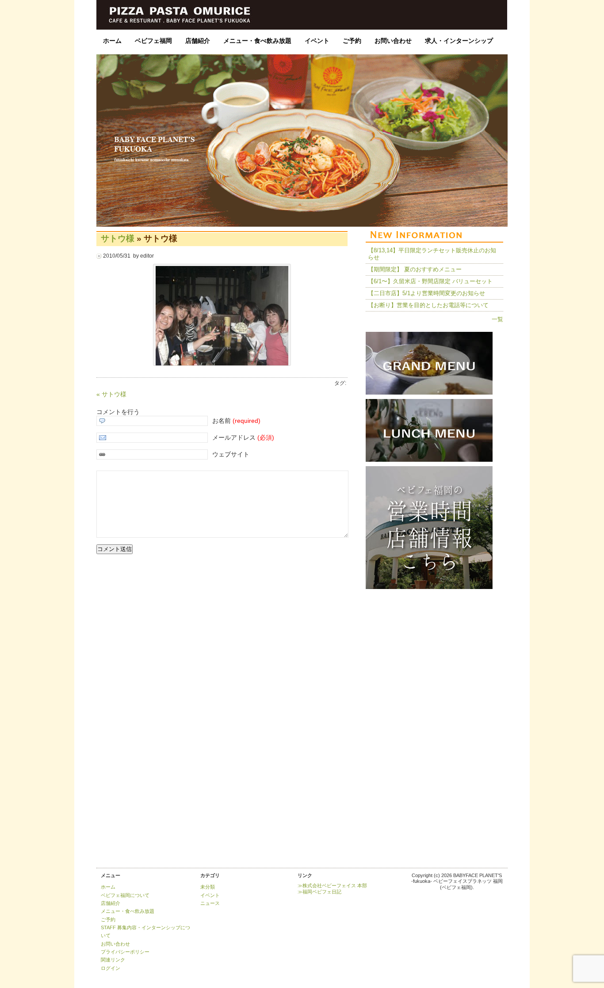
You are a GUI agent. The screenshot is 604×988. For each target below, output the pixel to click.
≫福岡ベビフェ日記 (319, 891)
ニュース (210, 903)
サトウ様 (117, 238)
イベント (317, 40)
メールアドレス (243, 437)
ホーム (112, 40)
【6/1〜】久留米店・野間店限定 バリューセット (430, 281)
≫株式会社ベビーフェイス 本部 (332, 885)
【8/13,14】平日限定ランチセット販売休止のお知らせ (432, 254)
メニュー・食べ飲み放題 (257, 40)
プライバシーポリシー (125, 951)
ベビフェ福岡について (125, 895)
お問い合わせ (393, 40)
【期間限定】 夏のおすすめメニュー (415, 269)
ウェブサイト (230, 454)
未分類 (207, 886)
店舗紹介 (197, 40)
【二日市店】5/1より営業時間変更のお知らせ (426, 293)
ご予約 (352, 40)
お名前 (236, 420)
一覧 (497, 319)
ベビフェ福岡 (153, 40)
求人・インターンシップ (459, 40)
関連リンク (113, 959)
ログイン (110, 968)
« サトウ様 (111, 394)
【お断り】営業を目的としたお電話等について (428, 305)
